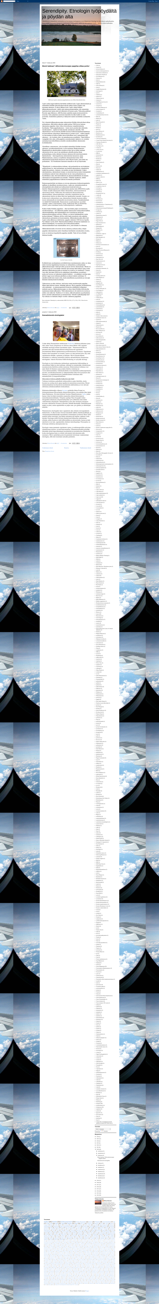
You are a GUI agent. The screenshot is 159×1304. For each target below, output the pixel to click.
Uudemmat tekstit (47, 448)
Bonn (97, 129)
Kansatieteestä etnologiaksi (53, 315)
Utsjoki (97, 1028)
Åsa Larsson (99, 1114)
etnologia (98, 189)
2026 (98, 1136)
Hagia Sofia (98, 220)
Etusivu (66, 448)
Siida (97, 867)
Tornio (97, 964)
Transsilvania (99, 977)
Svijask (97, 917)
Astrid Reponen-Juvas (101, 102)
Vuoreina (98, 1076)
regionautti (98, 774)
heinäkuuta (100, 1165)
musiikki (98, 621)
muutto (97, 623)
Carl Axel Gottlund (100, 138)
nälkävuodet (99, 657)
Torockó (98, 971)
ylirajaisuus (98, 1107)
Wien (97, 1094)
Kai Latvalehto (99, 328)
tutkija (97, 1004)
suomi (97, 909)
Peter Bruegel (99, 706)
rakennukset (99, 761)
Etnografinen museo (100, 184)
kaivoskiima (99, 336)
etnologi (98, 188)
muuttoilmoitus (99, 625)
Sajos (97, 831)
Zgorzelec (98, 1112)
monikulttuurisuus (100, 604)
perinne (98, 705)
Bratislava (98, 133)
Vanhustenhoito (99, 1034)
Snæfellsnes (98, 880)
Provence (98, 739)
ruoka (97, 805)
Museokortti (99, 615)
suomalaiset (98, 898)
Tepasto (98, 948)
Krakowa (98, 449)
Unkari (97, 1021)
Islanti (97, 270)
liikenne (98, 511)
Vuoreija (98, 1074)
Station (97, 886)
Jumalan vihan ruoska (101, 316)
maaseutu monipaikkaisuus (102, 548)
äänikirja (98, 1118)
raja (97, 759)
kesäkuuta (100, 1167)
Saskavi (98, 847)
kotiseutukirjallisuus (100, 444)
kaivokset (98, 332)
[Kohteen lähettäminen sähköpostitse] (72, 308)
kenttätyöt (98, 383)
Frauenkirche (99, 206)
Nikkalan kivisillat (100, 639)
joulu (97, 299)
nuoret (97, 653)
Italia (97, 273)
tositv (97, 973)
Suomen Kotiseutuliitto (101, 902)
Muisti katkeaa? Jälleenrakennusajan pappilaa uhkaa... (105, 1158)
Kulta (97, 456)
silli (97, 873)
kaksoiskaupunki (100, 339)
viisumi (98, 1059)
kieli (97, 394)
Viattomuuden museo (101, 1046)
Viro (97, 1067)
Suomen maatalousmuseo (101, 904)
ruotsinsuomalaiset (100, 811)
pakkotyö (98, 688)
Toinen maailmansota (101, 959)
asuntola (98, 103)
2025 (98, 1138)
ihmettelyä (98, 255)
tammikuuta (101, 1177)
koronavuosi (99, 438)
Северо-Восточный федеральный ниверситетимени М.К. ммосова (104, 1122)
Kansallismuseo (99, 356)
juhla (97, 312)
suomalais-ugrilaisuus (101, 897)
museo (97, 614)
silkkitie (98, 871)
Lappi (97, 498)
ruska (97, 812)
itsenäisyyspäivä (100, 275)
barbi (97, 120)
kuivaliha (98, 454)
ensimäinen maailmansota (102, 173)
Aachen (98, 67)
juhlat (97, 314)
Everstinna (98, 198)
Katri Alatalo (99, 372)
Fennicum (98, 200)
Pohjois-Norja (99, 714)
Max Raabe (98, 584)
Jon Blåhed (98, 294)
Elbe (97, 164)
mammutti (98, 562)
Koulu (97, 447)
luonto (97, 528)
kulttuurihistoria (100, 462)
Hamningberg (99, 226)
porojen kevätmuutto (101, 726)
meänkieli (98, 590)
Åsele (97, 1116)
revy (97, 785)
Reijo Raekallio (99, 778)
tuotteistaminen (99, 988)
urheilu (97, 1026)
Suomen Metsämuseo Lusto (102, 906)
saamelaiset (98, 816)
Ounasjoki (98, 677)
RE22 (97, 770)
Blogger (87, 1291)
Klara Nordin (99, 422)
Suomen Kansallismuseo (101, 900)
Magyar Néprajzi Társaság (102, 555)
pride (97, 736)
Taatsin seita (99, 929)
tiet (97, 953)
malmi (97, 561)
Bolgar (97, 127)
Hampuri (98, 228)
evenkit (98, 197)
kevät (97, 390)
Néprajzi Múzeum (100, 633)
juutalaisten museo (100, 317)
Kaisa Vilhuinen (99, 330)
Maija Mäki (98, 557)
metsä (97, 586)
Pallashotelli (99, 694)
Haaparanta (98, 217)
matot (97, 579)
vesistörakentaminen (100, 1045)
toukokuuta (100, 1169)
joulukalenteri (99, 301)
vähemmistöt (99, 1078)
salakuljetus (99, 836)
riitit (97, 789)
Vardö (97, 1035)
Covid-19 (98, 151)
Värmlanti (98, 1083)
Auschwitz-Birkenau (100, 107)
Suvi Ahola (98, 915)
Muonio (98, 612)
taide (97, 931)
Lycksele (98, 533)
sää (97, 928)
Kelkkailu (98, 381)
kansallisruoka (99, 359)
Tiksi (97, 955)
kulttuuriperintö (99, 465)
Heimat (97, 239)
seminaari (98, 856)
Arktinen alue (99, 98)
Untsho (97, 1023)
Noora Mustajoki (100, 644)
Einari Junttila (99, 162)
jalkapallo (98, 283)
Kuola (97, 471)
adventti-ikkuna (99, 69)
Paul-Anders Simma (100, 701)
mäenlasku (98, 626)
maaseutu (98, 546)
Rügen (97, 814)
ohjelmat (98, 661)
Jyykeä (97, 319)
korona (97, 436)
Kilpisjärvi (98, 403)
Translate (106, 1131)
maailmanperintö (100, 542)
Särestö (97, 926)
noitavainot (98, 642)
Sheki (97, 860)
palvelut (98, 697)
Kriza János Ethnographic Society (103, 453)
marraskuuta (101, 1153)
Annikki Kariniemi (100, 89)
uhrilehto (98, 1015)
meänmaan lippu (100, 594)
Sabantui (98, 825)
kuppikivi (98, 473)
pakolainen (98, 690)
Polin (97, 719)
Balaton (98, 118)
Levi (97, 509)
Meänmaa (98, 592)
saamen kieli (99, 823)
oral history (98, 666)
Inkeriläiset (98, 266)
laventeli (98, 504)
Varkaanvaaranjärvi (100, 1037)
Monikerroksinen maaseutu (102, 603)
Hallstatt (98, 224)
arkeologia (98, 91)
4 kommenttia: (64, 443)
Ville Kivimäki (99, 1063)
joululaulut (98, 303)
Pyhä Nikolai (99, 748)
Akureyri (98, 78)
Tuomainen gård (100, 986)
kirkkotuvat (98, 411)
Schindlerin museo (100, 853)
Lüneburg (98, 535)
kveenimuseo (99, 478)
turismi (97, 990)
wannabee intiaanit (100, 1088)
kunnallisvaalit (99, 469)
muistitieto (98, 610)
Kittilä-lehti (98, 416)
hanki (97, 231)
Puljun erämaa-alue (100, 741)
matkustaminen (99, 577)
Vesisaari (98, 1043)
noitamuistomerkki (100, 640)
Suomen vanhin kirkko (101, 907)
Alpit (97, 83)
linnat (97, 515)
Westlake (98, 1092)
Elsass (97, 167)
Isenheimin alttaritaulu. (101, 268)
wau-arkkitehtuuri (100, 1090)
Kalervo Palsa (99, 343)
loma (97, 517)
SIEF (97, 862)
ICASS (97, 252)
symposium (98, 918)
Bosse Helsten (99, 131)
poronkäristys (99, 730)
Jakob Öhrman (99, 277)
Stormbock (98, 891)
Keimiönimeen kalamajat (101, 380)
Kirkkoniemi (99, 409)
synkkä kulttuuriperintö (101, 920)
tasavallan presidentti (101, 942)
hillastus (98, 242)
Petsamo (98, 708)
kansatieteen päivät (100, 365)
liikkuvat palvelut (100, 513)
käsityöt (98, 486)
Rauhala (98, 767)
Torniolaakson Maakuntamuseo (103, 968)
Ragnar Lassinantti (100, 757)
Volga (97, 1070)
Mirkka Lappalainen (100, 601)
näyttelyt (98, 659)
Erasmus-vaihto (99, 177)
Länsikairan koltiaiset (101, 539)
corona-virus (99, 149)
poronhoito (98, 728)
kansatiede (98, 363)
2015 (98, 1188)
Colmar (97, 147)
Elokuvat (98, 166)
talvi (97, 933)
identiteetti (98, 253)
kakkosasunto (99, 337)
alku (97, 80)
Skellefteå (98, 876)
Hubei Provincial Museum (102, 250)
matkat (97, 575)
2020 (97, 65)
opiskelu (98, 664)
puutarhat (98, 747)
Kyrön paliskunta (100, 482)
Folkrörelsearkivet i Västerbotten (103, 204)
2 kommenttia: (64, 307)
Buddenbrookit (99, 134)
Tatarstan (98, 946)
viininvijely (99, 1056)
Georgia (98, 209)
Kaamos (98, 327)
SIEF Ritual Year (100, 864)
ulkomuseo (98, 1019)
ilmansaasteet (99, 257)
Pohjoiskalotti (99, 715)
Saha (97, 829)
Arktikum (98, 94)
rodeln (97, 792)
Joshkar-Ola (98, 297)
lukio (97, 522)
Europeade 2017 (100, 193)
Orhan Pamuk (99, 670)
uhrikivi (98, 1014)
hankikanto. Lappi (100, 233)
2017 (98, 1184)
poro (97, 725)
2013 (98, 1193)
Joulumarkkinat (99, 305)
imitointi (98, 263)
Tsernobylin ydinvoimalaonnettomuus (104, 979)
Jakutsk (98, 281)
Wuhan (97, 1099)
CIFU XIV (98, 144)
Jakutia (97, 279)
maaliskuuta (101, 1173)
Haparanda (98, 235)
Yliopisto (98, 1103)
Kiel (97, 392)
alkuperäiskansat (100, 81)
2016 (98, 1186)
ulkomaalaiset (99, 1017)
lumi (97, 526)
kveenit (98, 480)
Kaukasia (98, 374)
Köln (97, 487)
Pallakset (98, 692)
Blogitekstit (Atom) (49, 451)
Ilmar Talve (98, 259)
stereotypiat (98, 889)
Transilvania (99, 975)
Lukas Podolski (99, 520)
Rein (97, 779)
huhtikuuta (100, 1171)
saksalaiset (98, 834)
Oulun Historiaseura (100, 675)
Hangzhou (98, 230)
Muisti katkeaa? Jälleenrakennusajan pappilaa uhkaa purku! (65, 66)
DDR (97, 153)
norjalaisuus (99, 650)
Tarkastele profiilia (99, 1212)
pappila (98, 699)
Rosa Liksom (99, 796)
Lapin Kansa (99, 491)
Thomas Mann (99, 951)
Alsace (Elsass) (99, 85)
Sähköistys (98, 924)
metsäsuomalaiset (100, 588)
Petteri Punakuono (100, 710)
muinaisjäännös (99, 608)
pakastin (98, 684)
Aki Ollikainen (99, 76)
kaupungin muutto (100, 376)
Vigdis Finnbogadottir (101, 1054)
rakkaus (98, 763)
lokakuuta (100, 1155)
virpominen (98, 1068)
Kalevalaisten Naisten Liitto (102, 347)
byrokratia (98, 136)
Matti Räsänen (99, 581)
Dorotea (98, 156)
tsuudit (97, 981)
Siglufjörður (99, 865)
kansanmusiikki (99, 361)
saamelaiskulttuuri (100, 818)
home (97, 246)
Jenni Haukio (99, 284)
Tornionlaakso (99, 970)
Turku (97, 993)
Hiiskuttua (71, 343)
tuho (97, 982)
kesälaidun (98, 387)
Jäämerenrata (99, 325)
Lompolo (98, 519)
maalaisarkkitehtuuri (100, 544)
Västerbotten (99, 1085)
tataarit (97, 944)
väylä (97, 1087)
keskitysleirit (99, 385)
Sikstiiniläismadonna (101, 869)
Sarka (84, 394)
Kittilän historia (99, 418)
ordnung (98, 668)
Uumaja (98, 1030)
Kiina (97, 398)
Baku (97, 116)
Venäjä (97, 1041)
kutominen (98, 475)
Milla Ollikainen (100, 599)
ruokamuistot (99, 807)
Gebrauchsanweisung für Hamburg (104, 208)
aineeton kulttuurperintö (101, 71)
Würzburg (98, 1101)
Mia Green (98, 595)
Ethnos (97, 180)
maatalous (98, 553)
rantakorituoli (99, 765)
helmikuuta (100, 1175)
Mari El (98, 564)
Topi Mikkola (99, 961)
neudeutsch (98, 635)
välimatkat (98, 1081)
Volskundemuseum (100, 1072)
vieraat (97, 1052)
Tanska (97, 937)
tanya (97, 939)
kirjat (97, 407)
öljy (97, 1120)
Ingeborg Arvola (99, 264)
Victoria (98, 1048)
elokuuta (100, 1163)
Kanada (98, 352)
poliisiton (98, 717)
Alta (97, 87)
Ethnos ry (98, 182)
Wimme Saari (99, 1098)
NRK (97, 651)
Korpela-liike (99, 440)
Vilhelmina (98, 1061)
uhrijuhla (98, 1012)
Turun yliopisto (99, 1001)
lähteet (97, 537)
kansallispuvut (99, 358)
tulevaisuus (98, 984)
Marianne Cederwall (100, 568)
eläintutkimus (99, 171)
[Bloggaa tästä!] (74, 308)
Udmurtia (98, 1008)
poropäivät (98, 732)
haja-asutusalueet (100, 222)
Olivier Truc (99, 662)
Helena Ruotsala (108, 1200)
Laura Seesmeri (99, 502)
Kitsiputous (98, 412)
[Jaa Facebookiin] (77, 308)
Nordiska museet (100, 646)
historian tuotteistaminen (101, 244)
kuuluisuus (98, 476)
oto (97, 673)
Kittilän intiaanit (100, 420)
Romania (98, 794)
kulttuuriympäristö (100, 467)
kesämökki (98, 389)
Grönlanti (98, 211)
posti (97, 734)
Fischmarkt (98, 202)
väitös (97, 1079)
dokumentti (98, 155)
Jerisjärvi (98, 286)
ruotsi (97, 809)
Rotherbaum (99, 800)
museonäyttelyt (99, 619)
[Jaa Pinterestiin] (79, 308)
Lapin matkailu (99, 495)
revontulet (98, 783)
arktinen (98, 96)
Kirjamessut (98, 405)
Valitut (97, 1032)
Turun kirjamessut (100, 997)
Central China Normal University (103, 140)
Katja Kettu (98, 370)
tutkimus (98, 1006)
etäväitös (98, 191)
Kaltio (97, 350)
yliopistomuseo (99, 1105)
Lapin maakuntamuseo (101, 493)
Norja (97, 648)
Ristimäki (98, 790)
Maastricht (98, 551)
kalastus (98, 341)
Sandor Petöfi (99, 838)
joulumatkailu (99, 306)
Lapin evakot (99, 489)
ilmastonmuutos (99, 261)
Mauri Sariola (99, 583)
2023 (98, 1143)
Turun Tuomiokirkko (101, 999)
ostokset (98, 672)
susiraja (98, 913)
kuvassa (64, 390)
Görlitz (97, 213)
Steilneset (98, 887)
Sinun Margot (99, 875)
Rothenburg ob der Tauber (102, 798)
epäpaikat (98, 175)
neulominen (99, 637)
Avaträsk (98, 111)
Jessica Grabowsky (100, 288)
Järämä (97, 323)
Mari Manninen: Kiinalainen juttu (103, 566)
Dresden (98, 158)
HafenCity (98, 219)
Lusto (97, 529)
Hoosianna (98, 248)
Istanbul (98, 272)
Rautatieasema (99, 768)
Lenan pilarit (99, 508)
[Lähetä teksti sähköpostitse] (69, 307)
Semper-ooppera (99, 858)
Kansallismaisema (100, 354)
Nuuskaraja (98, 655)
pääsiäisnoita (99, 754)
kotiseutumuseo (99, 445)
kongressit (98, 433)
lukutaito (98, 524)
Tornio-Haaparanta (100, 966)
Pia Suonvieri (99, 712)
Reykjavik (98, 787)
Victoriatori (98, 1050)
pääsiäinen (98, 752)
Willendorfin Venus (100, 1096)
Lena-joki (98, 506)
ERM (97, 178)
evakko (97, 195)
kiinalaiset (98, 400)
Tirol (97, 957)
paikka (97, 683)
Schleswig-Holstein (100, 854)
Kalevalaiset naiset (100, 345)
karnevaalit (98, 369)
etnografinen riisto (100, 186)
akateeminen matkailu (101, 72)
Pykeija (98, 750)
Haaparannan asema (100, 215)
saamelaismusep (99, 820)
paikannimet (99, 681)
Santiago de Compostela (101, 842)
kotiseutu (98, 442)
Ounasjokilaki (99, 679)
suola (97, 895)
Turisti (97, 992)
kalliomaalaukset (100, 348)
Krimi (97, 451)
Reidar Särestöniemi (100, 776)
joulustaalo (98, 310)
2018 (98, 1182)
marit (97, 570)
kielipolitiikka (99, 396)
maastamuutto (99, 550)
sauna (97, 851)
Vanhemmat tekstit (85, 448)
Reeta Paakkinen (100, 772)
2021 (98, 1147)
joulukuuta (100, 1151)
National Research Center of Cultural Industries (64, 1254)
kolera (97, 425)
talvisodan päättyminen (101, 935)
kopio (97, 434)
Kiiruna (98, 401)
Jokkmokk (98, 292)
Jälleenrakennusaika (100, 321)
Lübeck (98, 531)
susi (97, 911)
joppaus (98, 295)
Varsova (98, 1039)
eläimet (97, 169)
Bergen (97, 123)
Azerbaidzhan (99, 113)
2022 (98, 1145)
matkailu (98, 573)
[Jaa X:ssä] (76, 308)
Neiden (97, 631)
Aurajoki (98, 105)
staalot (97, 884)
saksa (97, 832)
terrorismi (98, 950)
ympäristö (98, 1109)
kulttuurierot (99, 460)
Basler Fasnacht (99, 122)
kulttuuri (98, 458)
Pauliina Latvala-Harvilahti (102, 703)
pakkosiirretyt (99, 686)
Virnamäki (98, 1065)
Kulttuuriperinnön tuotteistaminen (104, 464)
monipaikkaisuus (100, 606)
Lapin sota (98, 497)
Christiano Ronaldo (100, 142)
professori (98, 737)
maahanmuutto (99, 540)
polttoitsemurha (99, 721)
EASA (97, 160)
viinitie (97, 1057)
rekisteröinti (99, 781)
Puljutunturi (99, 743)
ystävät (97, 1110)
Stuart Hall (98, 893)
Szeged (97, 922)
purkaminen (99, 745)
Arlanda (98, 100)
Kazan (97, 378)
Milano (97, 597)
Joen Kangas (99, 290)
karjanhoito (98, 367)
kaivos (97, 334)
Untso (97, 1024)
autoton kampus (99, 109)
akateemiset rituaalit (100, 74)
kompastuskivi (99, 431)
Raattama (98, 756)
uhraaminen (98, 1010)
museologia (98, 617)
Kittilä (97, 414)
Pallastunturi (99, 695)
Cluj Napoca (99, 145)
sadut (97, 827)
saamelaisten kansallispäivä (102, 822)
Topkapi (98, 962)
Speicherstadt (99, 882)
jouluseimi (98, 308)
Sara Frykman (99, 843)
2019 (98, 1180)
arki (97, 92)
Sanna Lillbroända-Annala (102, 840)
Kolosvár (98, 429)
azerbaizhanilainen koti (101, 114)
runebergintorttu (100, 803)
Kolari (97, 423)
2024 (98, 1141)
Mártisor (98, 572)
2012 (98, 1195)
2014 (98, 1191)
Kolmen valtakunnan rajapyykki (103, 427)
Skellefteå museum (100, 878)
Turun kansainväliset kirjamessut (103, 995)
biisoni (97, 125)
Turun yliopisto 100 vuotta (102, 1003)
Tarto (97, 940)
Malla (97, 559)
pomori (97, 723)
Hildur (97, 241)
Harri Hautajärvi (99, 237)
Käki (97, 484)
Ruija (97, 801)
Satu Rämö (98, 849)
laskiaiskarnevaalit (100, 500)
